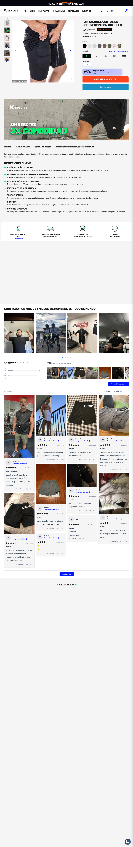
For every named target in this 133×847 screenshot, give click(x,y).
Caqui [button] (104, 46)
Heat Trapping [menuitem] (44, 11)
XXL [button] (114, 56)
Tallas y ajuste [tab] (23, 147)
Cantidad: (86, 61)
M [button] (86, 56)
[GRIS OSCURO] (99, 46)
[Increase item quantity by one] (90, 65)
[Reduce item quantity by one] (84, 65)
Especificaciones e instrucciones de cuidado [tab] (75, 147)
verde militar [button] (109, 46)
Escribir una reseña (120, 384)
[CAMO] (119, 46)
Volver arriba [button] (66, 585)
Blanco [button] (89, 46)
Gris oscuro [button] (99, 46)
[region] (88, 373)
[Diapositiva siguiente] (127, 373)
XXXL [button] (124, 56)
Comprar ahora (105, 87)
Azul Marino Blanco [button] (114, 46)
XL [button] (106, 56)
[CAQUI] (104, 46)
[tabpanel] (66, 183)
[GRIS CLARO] (94, 46)
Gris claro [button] (94, 46)
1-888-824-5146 (18, 238)
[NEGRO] (85, 46)
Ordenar (107, 391)
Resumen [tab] (7, 147)
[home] (11, 10)
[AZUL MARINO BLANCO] (114, 46)
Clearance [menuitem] (86, 11)
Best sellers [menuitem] (73, 11)
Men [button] (25, 11)
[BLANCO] (89, 46)
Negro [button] (85, 46)
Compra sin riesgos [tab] (43, 147)
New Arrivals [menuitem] (59, 11)
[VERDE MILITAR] (109, 46)
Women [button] (33, 11)
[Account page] (106, 11)
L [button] (96, 56)
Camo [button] (119, 46)
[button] (102, 11)
